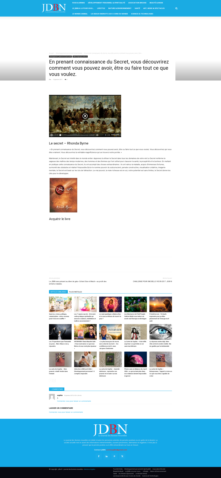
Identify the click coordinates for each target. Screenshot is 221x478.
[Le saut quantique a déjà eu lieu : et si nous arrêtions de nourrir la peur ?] (110, 304)
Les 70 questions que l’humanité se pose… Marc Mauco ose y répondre (60, 344)
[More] (78, 88)
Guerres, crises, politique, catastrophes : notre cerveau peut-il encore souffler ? (59, 316)
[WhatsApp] (67, 88)
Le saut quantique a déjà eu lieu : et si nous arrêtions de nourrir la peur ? (110, 316)
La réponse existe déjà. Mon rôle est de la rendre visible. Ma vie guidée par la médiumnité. (160, 344)
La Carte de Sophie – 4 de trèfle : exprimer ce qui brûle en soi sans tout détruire (135, 344)
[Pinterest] (62, 88)
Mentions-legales (89, 469)
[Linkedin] (72, 88)
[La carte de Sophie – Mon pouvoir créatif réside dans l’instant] (60, 359)
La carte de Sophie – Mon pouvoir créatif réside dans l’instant (58, 371)
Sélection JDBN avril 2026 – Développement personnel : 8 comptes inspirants (84, 371)
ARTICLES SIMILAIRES (58, 292)
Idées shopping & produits (80, 56)
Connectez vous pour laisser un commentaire (74, 401)
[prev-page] (50, 380)
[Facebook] (51, 88)
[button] (176, 8)
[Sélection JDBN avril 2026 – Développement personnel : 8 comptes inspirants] (85, 359)
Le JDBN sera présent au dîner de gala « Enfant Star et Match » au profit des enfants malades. (77, 282)
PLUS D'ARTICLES (75, 292)
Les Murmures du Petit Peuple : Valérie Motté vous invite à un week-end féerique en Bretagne (135, 316)
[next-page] (54, 380)
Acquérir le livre (59, 219)
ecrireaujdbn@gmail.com (116, 450)
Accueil (51, 53)
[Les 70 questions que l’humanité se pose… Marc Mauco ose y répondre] (60, 332)
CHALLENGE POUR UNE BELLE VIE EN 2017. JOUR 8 (152, 281)
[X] (56, 88)
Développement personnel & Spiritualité (69, 53)
